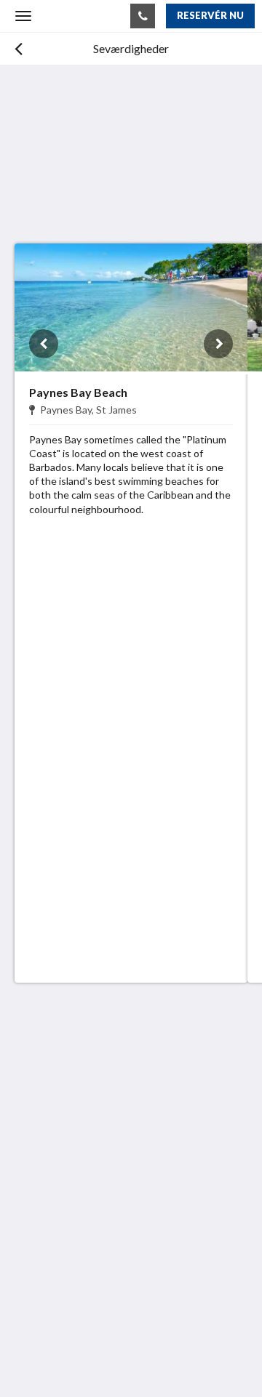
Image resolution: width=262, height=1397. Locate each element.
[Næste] (218, 343)
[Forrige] (43, 343)
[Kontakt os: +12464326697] (142, 16)
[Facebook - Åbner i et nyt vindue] (29, 1205)
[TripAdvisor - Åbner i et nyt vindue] (69, 1205)
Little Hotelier (112, 1306)
